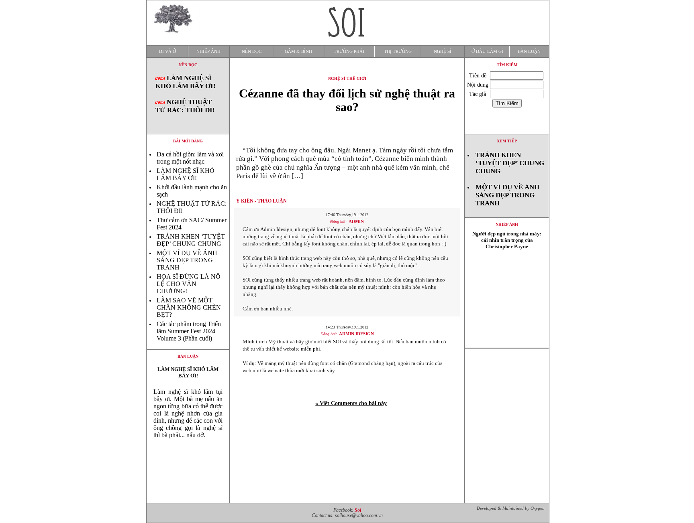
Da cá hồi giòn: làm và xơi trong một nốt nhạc (190, 158)
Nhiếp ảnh (208, 51)
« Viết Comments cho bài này (351, 403)
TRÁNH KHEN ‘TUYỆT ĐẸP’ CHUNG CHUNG (191, 240)
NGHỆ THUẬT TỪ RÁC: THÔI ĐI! (185, 106)
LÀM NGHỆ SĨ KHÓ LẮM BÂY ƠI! (185, 82)
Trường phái (349, 51)
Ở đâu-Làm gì (487, 51)
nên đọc (188, 65)
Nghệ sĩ (442, 51)
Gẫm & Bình (298, 51)
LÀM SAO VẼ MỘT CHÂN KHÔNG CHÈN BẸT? (189, 307)
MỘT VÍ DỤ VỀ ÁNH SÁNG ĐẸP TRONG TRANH (187, 260)
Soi (358, 510)
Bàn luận (529, 51)
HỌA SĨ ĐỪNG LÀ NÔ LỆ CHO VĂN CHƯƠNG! (188, 283)
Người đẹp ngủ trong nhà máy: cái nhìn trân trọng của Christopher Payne (506, 240)
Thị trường (398, 51)
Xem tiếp (507, 141)
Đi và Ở (167, 51)
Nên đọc (251, 51)
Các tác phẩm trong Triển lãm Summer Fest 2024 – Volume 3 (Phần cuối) (189, 331)
